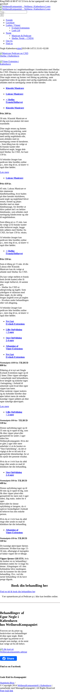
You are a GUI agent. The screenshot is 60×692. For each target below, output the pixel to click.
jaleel (19, 48)
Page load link (6, 690)
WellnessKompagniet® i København (34, 685)
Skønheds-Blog (7, 683)
